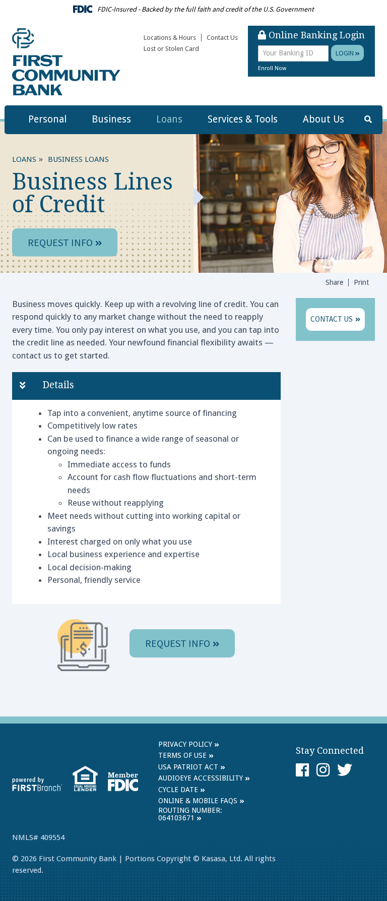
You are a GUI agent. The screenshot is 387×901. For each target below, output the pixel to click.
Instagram (323, 769)
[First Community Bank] (66, 61)
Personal (47, 119)
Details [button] (58, 385)
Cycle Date (178, 790)
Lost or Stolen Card (171, 48)
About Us (323, 119)
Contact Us (222, 37)
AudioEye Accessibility (200, 778)
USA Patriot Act (188, 767)
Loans (169, 119)
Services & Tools (243, 119)
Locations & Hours (170, 37)
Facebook (302, 769)
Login (345, 52)
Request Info (60, 242)
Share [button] (334, 282)
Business (111, 119)
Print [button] (361, 282)
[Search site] (368, 120)
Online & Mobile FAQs (197, 801)
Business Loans (78, 158)
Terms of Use (182, 755)
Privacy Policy (185, 744)
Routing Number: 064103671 (190, 814)
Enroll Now (272, 68)
